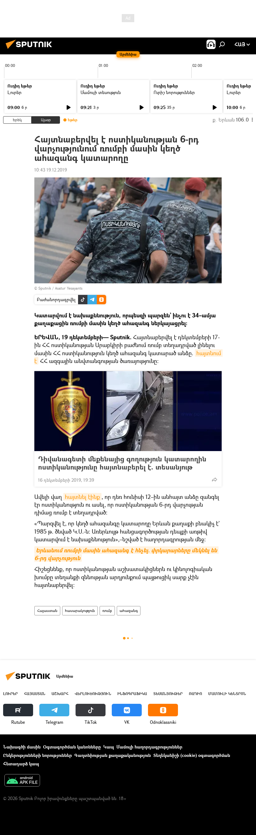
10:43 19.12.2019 (50, 170)
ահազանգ (129, 610)
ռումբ (107, 610)
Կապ (108, 747)
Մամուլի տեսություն (101, 92)
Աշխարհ (60, 693)
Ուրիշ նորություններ (174, 92)
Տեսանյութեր (168, 693)
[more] (214, 479)
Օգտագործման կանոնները (72, 747)
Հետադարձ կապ (21, 764)
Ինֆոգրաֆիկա (132, 693)
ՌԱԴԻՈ (195, 693)
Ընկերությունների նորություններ (37, 755)
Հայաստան (47, 610)
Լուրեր (14, 92)
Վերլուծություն (93, 693)
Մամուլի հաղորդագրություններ (149, 747)
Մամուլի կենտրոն (227, 693)
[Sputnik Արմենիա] (30, 49)
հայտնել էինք (82, 496)
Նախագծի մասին (22, 747)
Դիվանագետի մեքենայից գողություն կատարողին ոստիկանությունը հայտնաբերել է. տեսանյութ (122, 463)
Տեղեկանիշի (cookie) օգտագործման (191, 755)
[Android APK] (22, 781)
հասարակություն (80, 610)
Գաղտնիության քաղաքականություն (112, 755)
